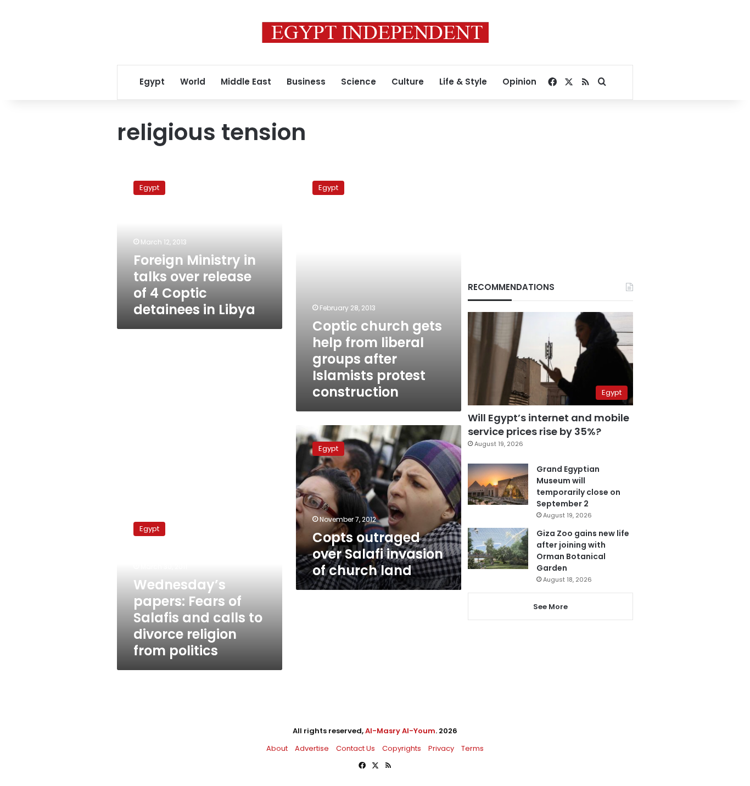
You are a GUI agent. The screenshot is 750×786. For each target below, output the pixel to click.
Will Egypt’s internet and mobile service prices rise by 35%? (548, 424)
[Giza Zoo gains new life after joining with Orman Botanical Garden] (498, 548)
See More (550, 606)
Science (358, 81)
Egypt (152, 81)
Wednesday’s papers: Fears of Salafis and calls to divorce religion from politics (197, 618)
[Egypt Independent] (375, 32)
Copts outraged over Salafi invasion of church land (377, 553)
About (277, 748)
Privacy (441, 748)
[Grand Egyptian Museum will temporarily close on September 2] (498, 484)
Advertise (312, 748)
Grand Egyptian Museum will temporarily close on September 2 (578, 486)
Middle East (246, 81)
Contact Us (355, 748)
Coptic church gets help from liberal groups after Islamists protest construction (377, 359)
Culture (407, 81)
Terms (472, 748)
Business (306, 81)
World (192, 81)
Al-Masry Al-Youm (400, 731)
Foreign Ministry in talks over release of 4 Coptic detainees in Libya (194, 285)
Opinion (519, 81)
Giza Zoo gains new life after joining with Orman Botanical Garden (582, 550)
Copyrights (401, 748)
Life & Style (463, 81)
